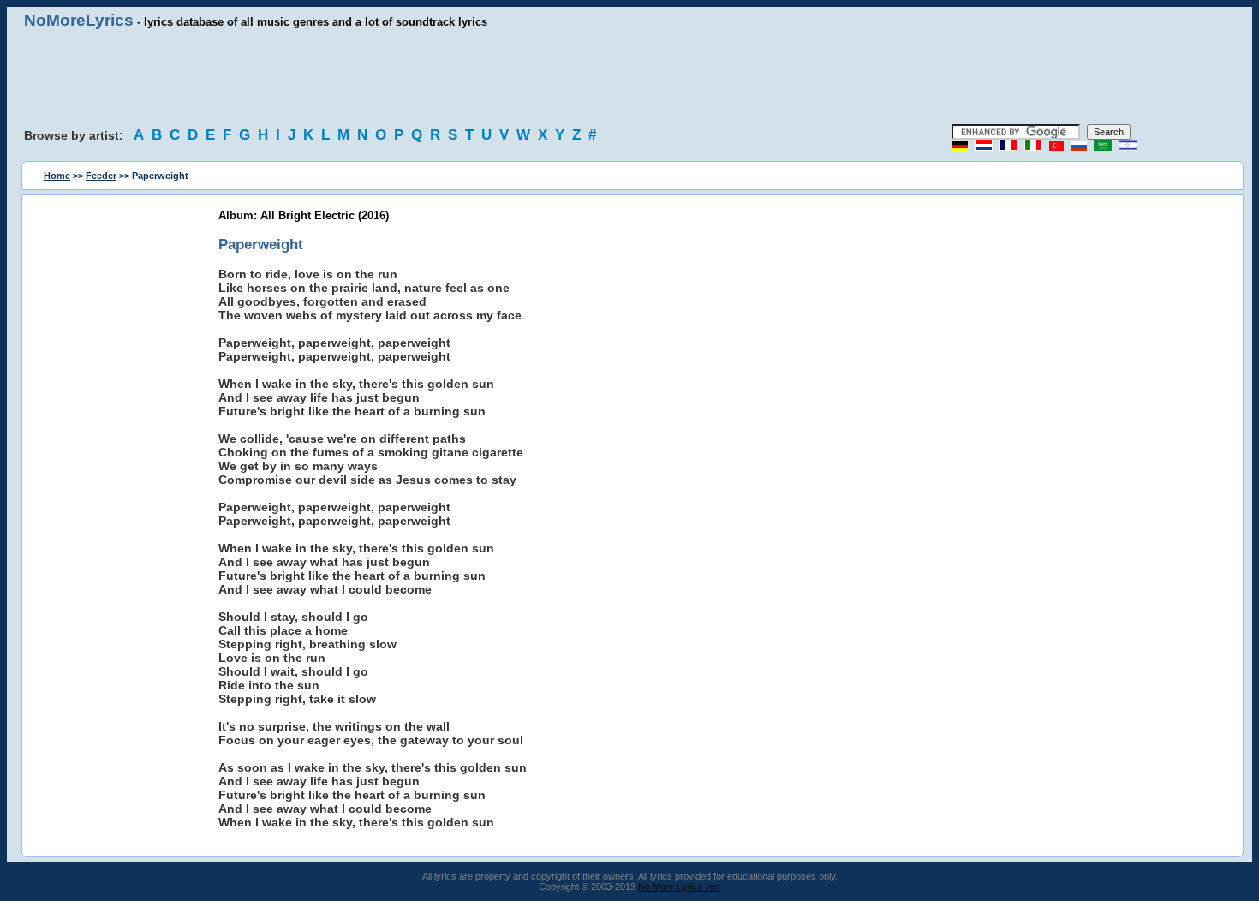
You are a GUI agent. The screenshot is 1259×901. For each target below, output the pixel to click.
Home (57, 175)
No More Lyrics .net (679, 886)
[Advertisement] (629, 77)
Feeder (101, 175)
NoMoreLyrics (79, 20)
